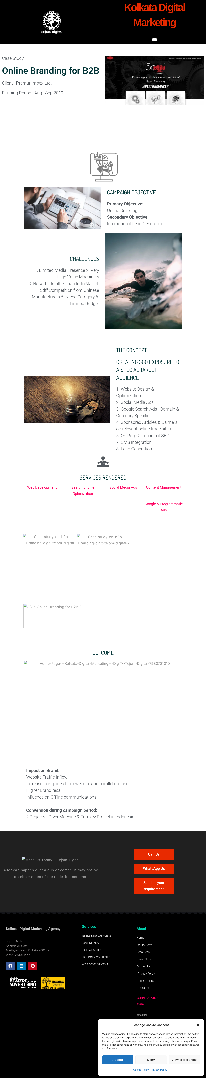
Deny (151, 1060)
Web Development (42, 487)
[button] (198, 1025)
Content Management (163, 487)
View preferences (184, 1060)
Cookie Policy (141, 1069)
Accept (117, 1060)
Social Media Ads (123, 487)
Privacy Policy (159, 1069)
